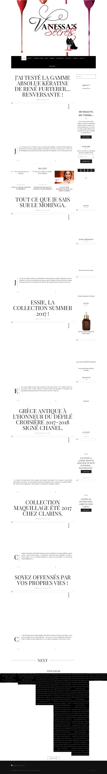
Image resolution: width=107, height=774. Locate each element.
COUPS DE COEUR (38, 58)
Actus (86, 454)
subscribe (52, 66)
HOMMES (52, 58)
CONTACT (82, 58)
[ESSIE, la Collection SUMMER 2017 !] (42, 352)
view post (86, 471)
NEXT (43, 660)
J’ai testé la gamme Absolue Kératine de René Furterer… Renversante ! (42, 86)
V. (38, 100)
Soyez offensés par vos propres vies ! (43, 579)
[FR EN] (53, 62)
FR (53, 61)
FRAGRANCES (60, 58)
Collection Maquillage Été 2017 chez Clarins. (64, 189)
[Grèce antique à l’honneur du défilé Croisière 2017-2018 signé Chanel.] (42, 456)
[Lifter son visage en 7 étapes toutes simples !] (42, 177)
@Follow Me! (53, 758)
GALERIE (75, 58)
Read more (86, 137)
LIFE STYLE (68, 58)
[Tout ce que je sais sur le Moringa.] (21, 177)
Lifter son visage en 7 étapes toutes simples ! (42, 189)
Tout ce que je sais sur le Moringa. (20, 188)
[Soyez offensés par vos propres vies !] (42, 611)
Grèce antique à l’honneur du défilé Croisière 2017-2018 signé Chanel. (42, 419)
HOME (23, 58)
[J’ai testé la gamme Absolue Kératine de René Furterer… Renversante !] (42, 123)
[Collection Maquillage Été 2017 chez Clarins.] (64, 177)
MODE (46, 58)
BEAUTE (29, 58)
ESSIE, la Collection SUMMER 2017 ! (42, 307)
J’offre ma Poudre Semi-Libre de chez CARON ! (86, 503)
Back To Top (93, 770)
